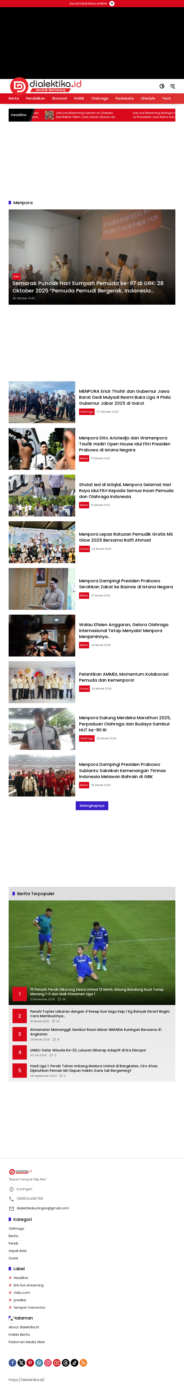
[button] (162, 86)
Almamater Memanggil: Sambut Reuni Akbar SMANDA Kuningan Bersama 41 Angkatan (95, 1032)
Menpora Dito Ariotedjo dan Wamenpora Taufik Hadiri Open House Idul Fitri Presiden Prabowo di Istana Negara (124, 444)
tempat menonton (30, 1307)
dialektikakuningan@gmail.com (43, 1208)
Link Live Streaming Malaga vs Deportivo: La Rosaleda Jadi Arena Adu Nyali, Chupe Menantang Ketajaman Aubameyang (139, 115)
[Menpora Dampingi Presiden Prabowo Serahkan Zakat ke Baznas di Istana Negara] (42, 589)
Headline (21, 1277)
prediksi (20, 1300)
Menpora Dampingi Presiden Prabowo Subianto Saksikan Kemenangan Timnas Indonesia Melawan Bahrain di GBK (122, 770)
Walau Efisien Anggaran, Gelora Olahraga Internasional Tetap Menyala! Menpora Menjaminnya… (123, 631)
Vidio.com (22, 1292)
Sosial (84, 549)
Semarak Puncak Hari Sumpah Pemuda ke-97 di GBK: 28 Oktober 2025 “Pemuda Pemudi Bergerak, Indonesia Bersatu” (88, 287)
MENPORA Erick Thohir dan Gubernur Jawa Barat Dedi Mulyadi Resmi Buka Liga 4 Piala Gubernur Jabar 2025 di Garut (125, 397)
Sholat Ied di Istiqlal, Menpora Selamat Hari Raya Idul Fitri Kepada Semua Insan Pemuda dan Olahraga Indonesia (126, 491)
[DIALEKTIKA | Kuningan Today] (46, 86)
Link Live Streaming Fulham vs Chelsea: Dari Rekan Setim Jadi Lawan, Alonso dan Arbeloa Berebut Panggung (62, 115)
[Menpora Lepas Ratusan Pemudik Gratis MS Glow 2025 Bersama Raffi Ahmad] (42, 542)
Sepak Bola (18, 1250)
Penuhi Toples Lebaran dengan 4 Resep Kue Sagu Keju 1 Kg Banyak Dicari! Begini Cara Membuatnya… (99, 1014)
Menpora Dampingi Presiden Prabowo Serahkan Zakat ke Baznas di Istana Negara (126, 584)
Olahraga (86, 412)
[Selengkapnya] (92, 1172)
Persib (13, 1243)
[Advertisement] (92, 37)
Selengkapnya (92, 805)
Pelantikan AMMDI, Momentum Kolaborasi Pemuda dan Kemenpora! (123, 677)
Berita (84, 458)
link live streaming (29, 1285)
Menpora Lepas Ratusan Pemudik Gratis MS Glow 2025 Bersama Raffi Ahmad (126, 537)
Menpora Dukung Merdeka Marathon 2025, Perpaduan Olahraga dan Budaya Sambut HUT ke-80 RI (125, 724)
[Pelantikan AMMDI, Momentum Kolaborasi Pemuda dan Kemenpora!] (42, 682)
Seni (16, 276)
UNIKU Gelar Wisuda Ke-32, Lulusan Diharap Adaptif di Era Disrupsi (88, 1050)
